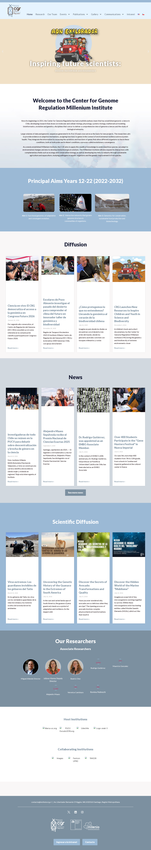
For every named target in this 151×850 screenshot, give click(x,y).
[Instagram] (82, 812)
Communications (113, 14)
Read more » (13, 348)
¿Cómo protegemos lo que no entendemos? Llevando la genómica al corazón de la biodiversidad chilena (93, 314)
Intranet (131, 14)
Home (30, 14)
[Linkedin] (75, 812)
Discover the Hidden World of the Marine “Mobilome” (126, 585)
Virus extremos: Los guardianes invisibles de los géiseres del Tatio (22, 585)
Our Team (52, 14)
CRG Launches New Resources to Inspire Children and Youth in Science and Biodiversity (127, 314)
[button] (2, 51)
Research (40, 14)
